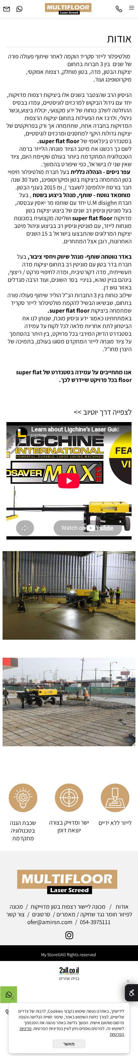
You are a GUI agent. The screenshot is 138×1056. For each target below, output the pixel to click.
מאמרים (65, 914)
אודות (119, 38)
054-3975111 (95, 922)
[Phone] (119, 7)
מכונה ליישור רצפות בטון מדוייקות (68, 906)
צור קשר (15, 914)
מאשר (69, 1043)
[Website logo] (69, 8)
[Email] (6, 7)
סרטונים (41, 914)
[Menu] (131, 7)
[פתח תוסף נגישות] (131, 992)
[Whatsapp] (19, 7)
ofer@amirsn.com (50, 922)
